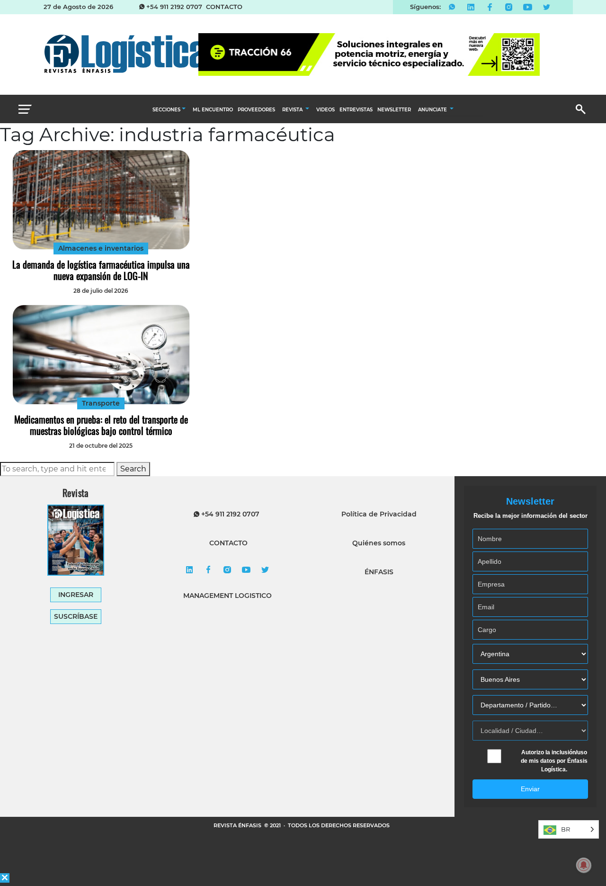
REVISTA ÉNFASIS (238, 825)
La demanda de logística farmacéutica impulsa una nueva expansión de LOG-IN (101, 270)
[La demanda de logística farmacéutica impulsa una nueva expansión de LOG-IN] (101, 200)
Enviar (530, 789)
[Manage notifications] (583, 865)
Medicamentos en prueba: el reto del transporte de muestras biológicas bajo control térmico (101, 425)
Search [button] (133, 468)
